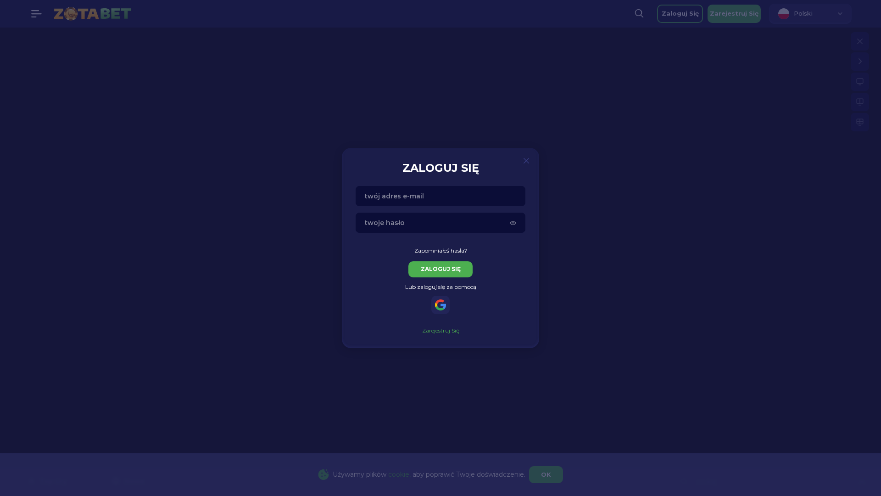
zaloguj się (441, 268)
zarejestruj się (440, 330)
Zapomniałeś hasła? (440, 250)
